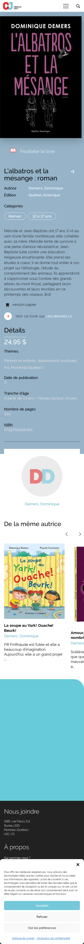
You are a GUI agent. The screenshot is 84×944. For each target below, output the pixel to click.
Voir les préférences (42, 928)
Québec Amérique (44, 195)
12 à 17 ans (42, 216)
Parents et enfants (20, 360)
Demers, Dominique (46, 188)
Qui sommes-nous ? (17, 858)
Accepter (42, 905)
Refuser (42, 917)
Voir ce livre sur (44, 316)
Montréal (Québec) (27, 367)
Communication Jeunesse (12, 6)
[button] (78, 864)
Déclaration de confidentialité (53, 938)
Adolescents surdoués (57, 360)
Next (80, 534)
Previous (67, 534)
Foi (6, 367)
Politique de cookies (23, 938)
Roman (15, 216)
